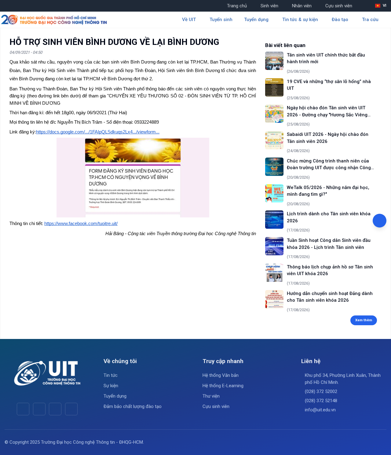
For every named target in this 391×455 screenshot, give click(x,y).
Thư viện (211, 396)
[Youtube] (39, 409)
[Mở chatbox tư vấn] (379, 221)
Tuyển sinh (221, 19)
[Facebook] (23, 409)
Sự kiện (111, 385)
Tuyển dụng (115, 396)
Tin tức (111, 375)
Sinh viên (269, 6)
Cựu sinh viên (338, 6)
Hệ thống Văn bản (221, 375)
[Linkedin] (71, 409)
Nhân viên (302, 6)
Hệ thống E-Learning (223, 385)
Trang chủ (237, 6)
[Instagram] (55, 409)
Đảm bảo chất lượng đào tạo (133, 406)
